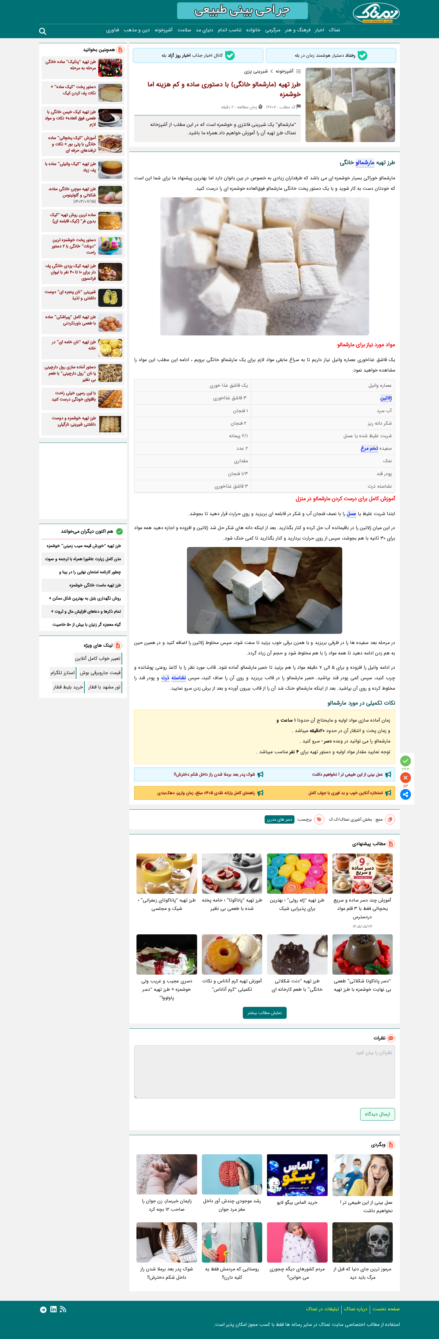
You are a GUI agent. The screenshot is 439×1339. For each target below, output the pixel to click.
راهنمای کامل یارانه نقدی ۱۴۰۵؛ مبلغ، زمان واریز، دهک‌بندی (206, 793)
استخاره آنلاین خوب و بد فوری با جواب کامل (345, 793)
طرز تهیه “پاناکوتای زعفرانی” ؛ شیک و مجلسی (167, 904)
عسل (351, 513)
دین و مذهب (137, 30)
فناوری (112, 30)
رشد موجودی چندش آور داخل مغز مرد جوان (232, 1205)
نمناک (334, 30)
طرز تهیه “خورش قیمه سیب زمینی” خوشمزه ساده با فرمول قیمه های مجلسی (84, 546)
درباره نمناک (355, 1309)
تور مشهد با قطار (104, 687)
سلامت (184, 30)
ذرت (165, 678)
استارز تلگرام (63, 673)
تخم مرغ (369, 448)
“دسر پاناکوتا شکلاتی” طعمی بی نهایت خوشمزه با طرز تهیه (362, 985)
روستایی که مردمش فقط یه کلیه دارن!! (232, 1273)
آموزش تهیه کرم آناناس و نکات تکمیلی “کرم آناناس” (232, 985)
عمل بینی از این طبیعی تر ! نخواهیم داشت (347, 774)
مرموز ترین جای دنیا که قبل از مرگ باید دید (362, 1273)
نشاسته (178, 678)
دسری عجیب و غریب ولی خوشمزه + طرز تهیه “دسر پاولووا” (166, 989)
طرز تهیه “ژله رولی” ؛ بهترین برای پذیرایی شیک (297, 904)
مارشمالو (365, 162)
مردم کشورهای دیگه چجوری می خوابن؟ (297, 1273)
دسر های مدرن (279, 819)
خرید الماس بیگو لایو (297, 1202)
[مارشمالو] (264, 590)
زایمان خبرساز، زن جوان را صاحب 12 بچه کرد (167, 1205)
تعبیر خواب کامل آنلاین (97, 658)
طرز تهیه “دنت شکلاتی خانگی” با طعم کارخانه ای (297, 985)
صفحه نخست (386, 1309)
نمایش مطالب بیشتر (265, 1013)
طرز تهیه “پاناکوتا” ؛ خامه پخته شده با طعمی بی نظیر (232, 904)
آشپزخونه (164, 30)
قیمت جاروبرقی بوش (100, 673)
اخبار (319, 30)
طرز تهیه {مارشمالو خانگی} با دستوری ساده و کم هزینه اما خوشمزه (224, 89)
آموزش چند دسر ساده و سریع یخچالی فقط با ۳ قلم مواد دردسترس (362, 908)
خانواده (253, 30)
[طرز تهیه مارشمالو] (264, 266)
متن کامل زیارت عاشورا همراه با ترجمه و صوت (83, 559)
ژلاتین (386, 398)
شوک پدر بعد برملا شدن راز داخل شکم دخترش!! (214, 774)
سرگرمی (272, 30)
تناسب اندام (230, 30)
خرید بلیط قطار (68, 687)
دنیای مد (204, 30)
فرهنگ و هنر (297, 30)
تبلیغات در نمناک (322, 1309)
